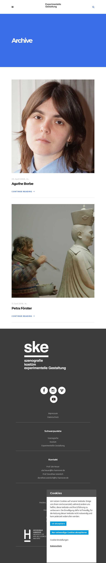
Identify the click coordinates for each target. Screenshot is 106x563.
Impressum (53, 413)
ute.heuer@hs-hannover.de (53, 470)
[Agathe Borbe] (53, 126)
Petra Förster (22, 308)
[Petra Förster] (53, 250)
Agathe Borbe (22, 184)
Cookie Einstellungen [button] (59, 540)
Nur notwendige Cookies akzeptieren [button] (69, 532)
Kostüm (53, 442)
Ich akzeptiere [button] (58, 524)
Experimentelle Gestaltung (53, 446)
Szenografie (53, 438)
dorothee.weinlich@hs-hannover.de (53, 478)
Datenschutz (53, 417)
